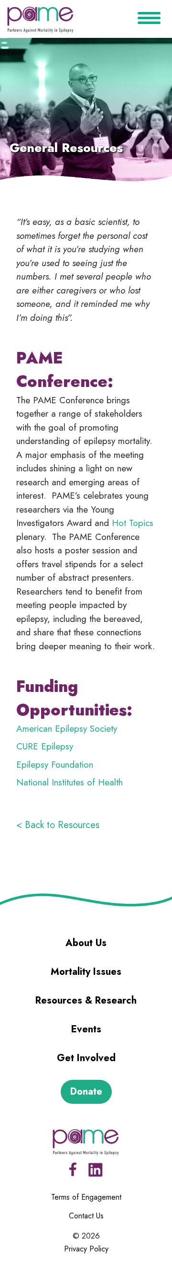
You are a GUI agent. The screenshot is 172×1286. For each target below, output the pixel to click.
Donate (86, 1092)
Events (86, 1029)
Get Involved (86, 1058)
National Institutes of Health (69, 782)
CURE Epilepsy (44, 746)
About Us (86, 943)
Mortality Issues (86, 972)
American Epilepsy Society (66, 728)
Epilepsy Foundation (54, 764)
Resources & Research (86, 1000)
